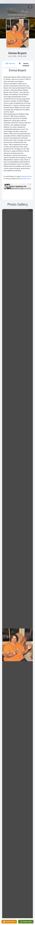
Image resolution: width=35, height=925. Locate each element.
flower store (26, 179)
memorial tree (26, 176)
